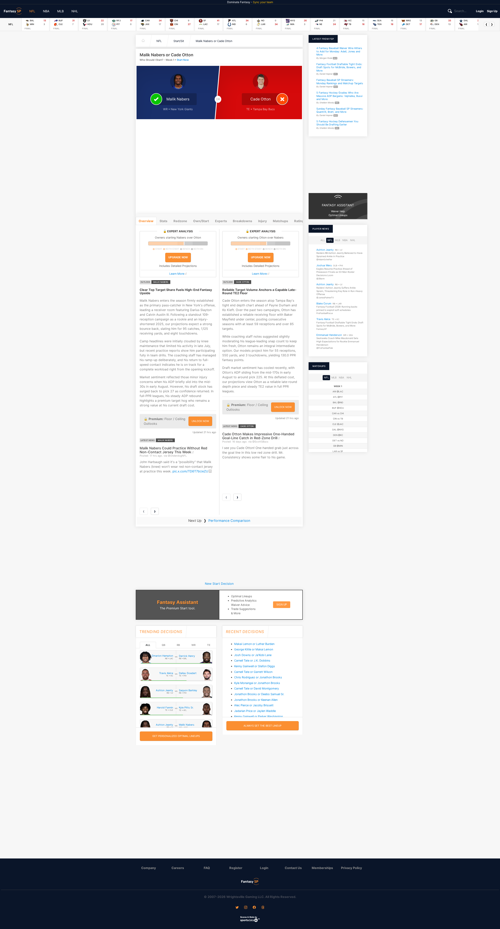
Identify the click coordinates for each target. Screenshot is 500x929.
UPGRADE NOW (178, 257)
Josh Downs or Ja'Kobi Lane (252, 655)
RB (178, 645)
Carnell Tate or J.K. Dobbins (252, 660)
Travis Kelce (323, 319)
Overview (146, 221)
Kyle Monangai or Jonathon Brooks (257, 683)
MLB (60, 11)
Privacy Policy (351, 868)
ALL (148, 645)
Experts (221, 221)
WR (193, 645)
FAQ (207, 868)
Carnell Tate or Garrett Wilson (253, 671)
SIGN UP (281, 604)
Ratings (300, 221)
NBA (46, 11)
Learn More (176, 273)
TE (208, 645)
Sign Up (492, 11)
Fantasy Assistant (177, 602)
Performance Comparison (229, 521)
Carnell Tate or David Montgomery (256, 688)
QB (163, 645)
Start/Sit (178, 41)
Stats (163, 221)
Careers (177, 868)
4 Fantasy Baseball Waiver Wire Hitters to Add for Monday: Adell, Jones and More (339, 51)
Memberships (322, 868)
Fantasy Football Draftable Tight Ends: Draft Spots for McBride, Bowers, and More (339, 67)
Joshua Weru (324, 265)
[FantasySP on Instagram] (245, 908)
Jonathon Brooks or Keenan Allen (256, 699)
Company (148, 868)
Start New (183, 59)
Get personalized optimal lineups (176, 736)
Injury (262, 221)
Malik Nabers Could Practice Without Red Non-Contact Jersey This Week (173, 450)
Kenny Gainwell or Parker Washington (258, 716)
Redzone (180, 221)
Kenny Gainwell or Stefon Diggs (254, 666)
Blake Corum (323, 303)
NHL (74, 11)
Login (480, 11)
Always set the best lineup (262, 725)
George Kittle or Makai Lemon (253, 649)
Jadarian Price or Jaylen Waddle (255, 711)
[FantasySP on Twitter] (237, 908)
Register (235, 868)
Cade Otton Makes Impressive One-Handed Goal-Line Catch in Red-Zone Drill (258, 436)
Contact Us (293, 868)
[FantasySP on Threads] (263, 908)
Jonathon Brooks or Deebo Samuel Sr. (259, 694)
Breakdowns (242, 221)
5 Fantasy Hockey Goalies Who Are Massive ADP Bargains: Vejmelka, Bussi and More (339, 96)
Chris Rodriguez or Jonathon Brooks (258, 677)
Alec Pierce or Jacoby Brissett (253, 705)
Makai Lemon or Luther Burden (254, 644)
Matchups (280, 221)
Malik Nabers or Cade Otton (214, 41)
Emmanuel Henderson (329, 335)
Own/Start (201, 221)
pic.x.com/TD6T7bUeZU (190, 471)
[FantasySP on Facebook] (254, 908)
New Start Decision (219, 584)
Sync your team (263, 2)
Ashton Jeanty (325, 249)
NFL (32, 11)
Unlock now (200, 421)
